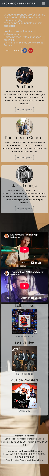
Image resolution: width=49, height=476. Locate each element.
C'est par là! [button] (24, 411)
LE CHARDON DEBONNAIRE (18, 3)
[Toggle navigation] (43, 3)
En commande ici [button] (24, 336)
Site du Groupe (13, 50)
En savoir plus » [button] (24, 109)
